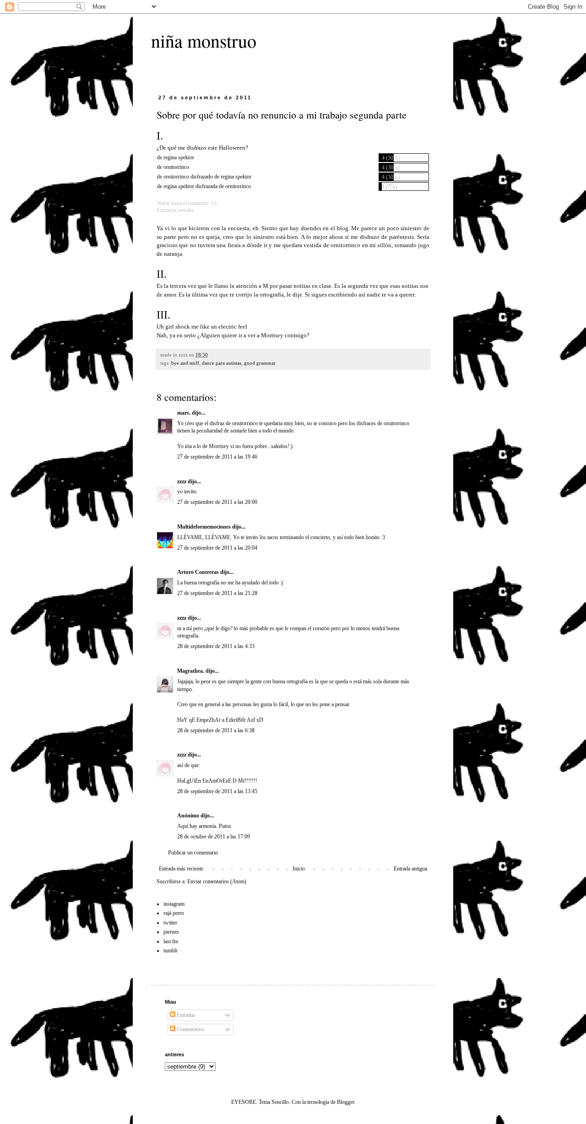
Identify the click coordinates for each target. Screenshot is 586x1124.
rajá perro (173, 913)
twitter (170, 922)
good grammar (260, 363)
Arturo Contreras (198, 572)
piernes (171, 932)
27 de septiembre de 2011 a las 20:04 (217, 548)
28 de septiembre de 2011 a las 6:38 (216, 730)
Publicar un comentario (193, 852)
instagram (173, 904)
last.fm (170, 941)
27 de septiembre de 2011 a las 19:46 (217, 457)
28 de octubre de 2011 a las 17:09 (213, 836)
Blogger (345, 1102)
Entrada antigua (410, 868)
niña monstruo (203, 40)
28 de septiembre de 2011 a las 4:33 (216, 646)
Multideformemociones (204, 527)
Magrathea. (190, 671)
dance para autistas (221, 363)
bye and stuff (185, 363)
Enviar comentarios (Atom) (216, 881)
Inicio (299, 868)
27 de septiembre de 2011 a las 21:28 (217, 593)
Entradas (185, 1015)
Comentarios (189, 1029)
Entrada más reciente (181, 868)
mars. (183, 413)
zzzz (181, 481)
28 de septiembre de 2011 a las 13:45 (217, 791)
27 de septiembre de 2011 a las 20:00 (217, 502)
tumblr (170, 950)
